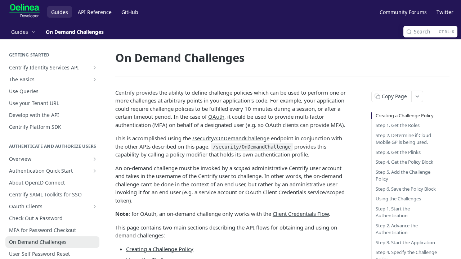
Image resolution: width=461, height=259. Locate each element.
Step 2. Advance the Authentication (397, 229)
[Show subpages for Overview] (95, 159)
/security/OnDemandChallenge (230, 138)
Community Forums (403, 12)
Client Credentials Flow (301, 213)
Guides (59, 12)
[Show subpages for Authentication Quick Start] (95, 171)
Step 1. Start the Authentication (393, 212)
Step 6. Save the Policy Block (406, 189)
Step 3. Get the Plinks (398, 152)
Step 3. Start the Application (405, 242)
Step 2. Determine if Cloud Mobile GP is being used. (403, 139)
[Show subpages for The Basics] (95, 79)
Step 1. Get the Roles (398, 125)
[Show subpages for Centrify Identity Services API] (95, 68)
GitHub (129, 12)
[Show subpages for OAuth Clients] (95, 206)
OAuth (216, 116)
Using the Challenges (398, 198)
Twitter (445, 12)
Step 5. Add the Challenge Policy (403, 175)
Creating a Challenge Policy (159, 249)
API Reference (95, 12)
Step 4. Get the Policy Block (404, 162)
